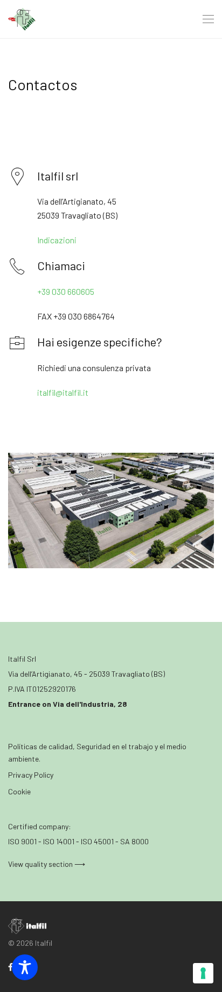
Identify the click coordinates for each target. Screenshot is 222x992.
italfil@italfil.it (62, 392)
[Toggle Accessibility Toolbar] (25, 967)
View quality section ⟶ (46, 863)
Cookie (19, 791)
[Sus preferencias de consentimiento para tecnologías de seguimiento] (203, 973)
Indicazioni (57, 240)
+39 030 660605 (65, 291)
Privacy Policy (30, 774)
